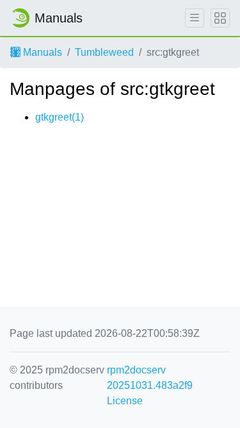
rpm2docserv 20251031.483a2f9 (150, 377)
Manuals (41, 52)
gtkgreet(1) (59, 117)
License (125, 400)
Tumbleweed (104, 52)
